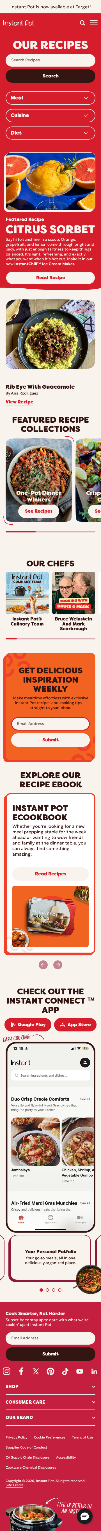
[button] (82, 23)
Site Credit (14, 1485)
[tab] (41, 1290)
